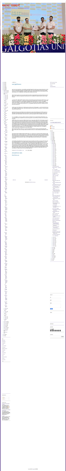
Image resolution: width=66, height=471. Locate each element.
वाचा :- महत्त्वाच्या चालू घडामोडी (5, 134)
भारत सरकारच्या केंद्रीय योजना (5, 286)
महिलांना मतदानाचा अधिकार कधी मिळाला (5, 157)
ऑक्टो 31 (54, 144)
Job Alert (3, 354)
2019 (4, 334)
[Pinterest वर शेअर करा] (31, 150)
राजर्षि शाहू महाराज (5, 289)
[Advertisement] (33, 60)
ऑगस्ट (53, 248)
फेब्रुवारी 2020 (5, 330)
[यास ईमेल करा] (27, 150)
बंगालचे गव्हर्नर (5, 150)
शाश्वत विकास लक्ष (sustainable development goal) (5, 173)
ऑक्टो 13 (6, 119)
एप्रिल (53, 253)
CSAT (3, 344)
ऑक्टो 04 (54, 242)
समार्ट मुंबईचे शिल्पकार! (5, 142)
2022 (4, 87)
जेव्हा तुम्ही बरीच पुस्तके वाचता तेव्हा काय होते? (5, 253)
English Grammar (4, 348)
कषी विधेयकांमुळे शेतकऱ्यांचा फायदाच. (5, 167)
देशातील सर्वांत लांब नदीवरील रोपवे (5, 198)
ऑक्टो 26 (54, 149)
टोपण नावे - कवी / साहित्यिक (5, 233)
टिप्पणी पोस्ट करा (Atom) (32, 182)
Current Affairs (4, 345)
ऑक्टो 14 (6, 117)
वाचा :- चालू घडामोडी (5, 132)
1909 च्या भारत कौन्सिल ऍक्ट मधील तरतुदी (5, 162)
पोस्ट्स (4, 397)
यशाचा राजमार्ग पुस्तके (52, 83)
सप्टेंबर (53, 247)
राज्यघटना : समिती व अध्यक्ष (5, 247)
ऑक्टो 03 (54, 243)
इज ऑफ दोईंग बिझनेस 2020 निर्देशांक (5, 243)
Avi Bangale (53, 126)
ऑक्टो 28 (6, 98)
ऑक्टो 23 (54, 151)
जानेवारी (53, 257)
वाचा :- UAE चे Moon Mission (5, 138)
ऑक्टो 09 (6, 122)
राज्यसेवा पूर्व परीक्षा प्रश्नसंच (5, 125)
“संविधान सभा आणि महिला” (5, 215)
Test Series (3, 359)
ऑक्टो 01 (6, 319)
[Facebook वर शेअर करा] (30, 150)
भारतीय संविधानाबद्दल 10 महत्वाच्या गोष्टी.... (5, 208)
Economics (3, 347)
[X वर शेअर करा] (29, 150)
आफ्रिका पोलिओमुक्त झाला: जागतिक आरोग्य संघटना (5, 271)
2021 (4, 88)
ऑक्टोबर (53, 143)
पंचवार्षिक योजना (5, 267)
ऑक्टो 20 (6, 107)
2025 (4, 83)
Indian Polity (4, 352)
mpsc (3, 355)
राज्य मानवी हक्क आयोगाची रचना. (5, 303)
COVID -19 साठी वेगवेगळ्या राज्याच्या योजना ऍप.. (5, 281)
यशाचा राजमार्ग (11, 5)
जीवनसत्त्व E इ (54, 178)
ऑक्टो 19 (6, 108)
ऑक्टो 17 (6, 111)
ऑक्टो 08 (6, 308)
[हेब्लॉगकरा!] (28, 150)
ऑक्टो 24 (54, 150)
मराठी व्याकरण (3, 341)
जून (52, 251)
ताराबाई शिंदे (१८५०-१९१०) (5, 145)
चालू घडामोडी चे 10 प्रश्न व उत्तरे (5, 292)
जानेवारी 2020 (5, 332)
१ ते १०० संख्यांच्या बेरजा (5, 306)
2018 (4, 335)
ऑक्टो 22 (6, 105)
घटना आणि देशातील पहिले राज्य (5, 189)
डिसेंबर (53, 140)
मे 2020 (5, 326)
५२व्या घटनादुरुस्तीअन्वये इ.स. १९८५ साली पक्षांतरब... (5, 229)
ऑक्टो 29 (6, 97)
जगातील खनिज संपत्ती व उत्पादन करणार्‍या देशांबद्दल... (5, 219)
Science (3, 358)
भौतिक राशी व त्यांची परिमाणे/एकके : (5, 264)
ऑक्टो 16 (6, 113)
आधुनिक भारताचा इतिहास (5, 148)
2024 (4, 84)
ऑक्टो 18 (6, 110)
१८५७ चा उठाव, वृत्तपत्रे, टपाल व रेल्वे (55, 122)
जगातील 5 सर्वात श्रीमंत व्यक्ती (5, 257)
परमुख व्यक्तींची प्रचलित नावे (5, 261)
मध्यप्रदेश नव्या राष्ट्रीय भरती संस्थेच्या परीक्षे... (5, 276)
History (3, 351)
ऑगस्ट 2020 (5, 322)
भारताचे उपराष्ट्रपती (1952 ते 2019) (5, 179)
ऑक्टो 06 (6, 311)
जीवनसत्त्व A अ (54, 179)
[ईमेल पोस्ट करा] (26, 150)
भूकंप (53, 194)
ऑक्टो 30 (6, 96)
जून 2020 (5, 325)
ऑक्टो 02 (54, 244)
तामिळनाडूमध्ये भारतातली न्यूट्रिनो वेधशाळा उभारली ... (5, 298)
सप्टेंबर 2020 (5, 321)
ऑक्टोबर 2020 (5, 93)
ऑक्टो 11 (6, 120)
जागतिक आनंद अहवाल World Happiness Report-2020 (5, 184)
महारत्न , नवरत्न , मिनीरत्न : (5, 192)
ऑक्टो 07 (6, 309)
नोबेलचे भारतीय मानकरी (5, 249)
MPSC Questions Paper (53, 82)
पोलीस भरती (3, 340)
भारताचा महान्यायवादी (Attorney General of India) (5, 203)
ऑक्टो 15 (6, 115)
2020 (4, 89)
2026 (4, 82)
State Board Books (52, 86)
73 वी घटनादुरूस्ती (5, 224)
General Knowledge (5, 212)
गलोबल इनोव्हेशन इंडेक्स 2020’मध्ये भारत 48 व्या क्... (5, 238)
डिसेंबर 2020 (5, 90)
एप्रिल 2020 (5, 327)
